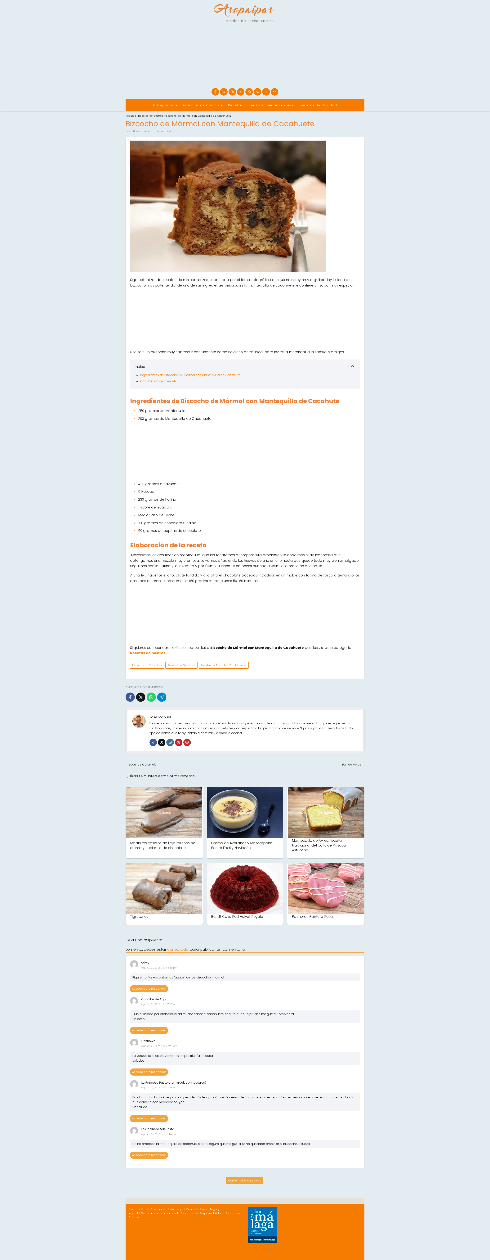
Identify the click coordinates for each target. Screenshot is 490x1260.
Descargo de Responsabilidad (202, 1213)
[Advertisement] (245, 59)
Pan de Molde (351, 764)
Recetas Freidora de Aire (271, 105)
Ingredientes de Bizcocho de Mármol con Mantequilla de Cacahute (190, 375)
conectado (178, 949)
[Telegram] (257, 92)
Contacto (192, 1209)
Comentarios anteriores (244, 1180)
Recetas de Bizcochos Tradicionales (224, 665)
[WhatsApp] (151, 697)
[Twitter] (161, 742)
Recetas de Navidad (318, 105)
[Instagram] (232, 92)
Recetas (235, 105)
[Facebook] (215, 92)
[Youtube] (240, 92)
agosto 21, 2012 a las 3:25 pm (159, 967)
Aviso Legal (175, 1209)
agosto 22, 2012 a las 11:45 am (159, 1134)
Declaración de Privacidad (147, 1209)
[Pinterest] (249, 92)
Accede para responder (149, 989)
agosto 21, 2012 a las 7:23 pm (159, 1004)
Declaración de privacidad (159, 1213)
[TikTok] (266, 92)
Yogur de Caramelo (143, 764)
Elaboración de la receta (158, 381)
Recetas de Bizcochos (181, 665)
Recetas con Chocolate (147, 665)
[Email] (274, 92)
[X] (223, 92)
